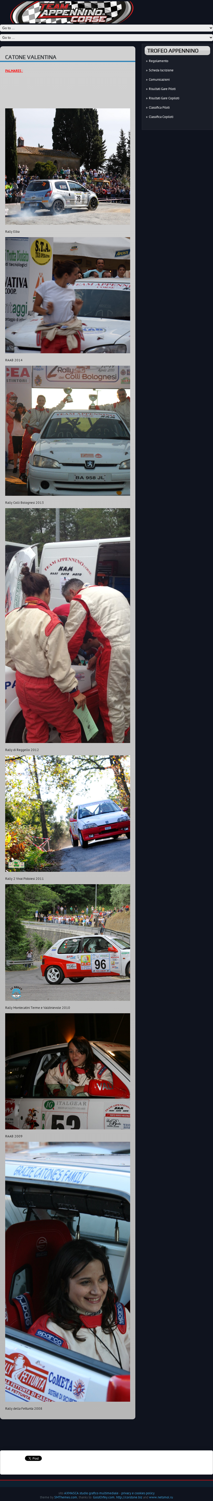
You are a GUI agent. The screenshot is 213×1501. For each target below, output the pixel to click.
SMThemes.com (65, 1497)
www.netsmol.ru (161, 1497)
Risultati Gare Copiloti (164, 98)
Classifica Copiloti (161, 117)
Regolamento (158, 61)
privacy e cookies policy (138, 1493)
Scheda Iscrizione (161, 70)
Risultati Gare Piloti (162, 89)
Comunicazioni (159, 79)
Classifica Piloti (159, 107)
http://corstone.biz (129, 1497)
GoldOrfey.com (104, 1497)
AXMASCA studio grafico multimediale (91, 1493)
